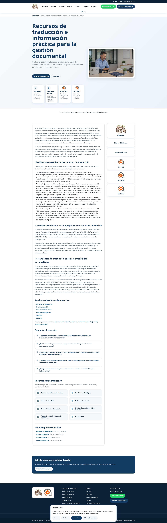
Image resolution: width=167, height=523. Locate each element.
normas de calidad (42, 441)
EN (82, 12)
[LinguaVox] (35, 6)
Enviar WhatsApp (108, 6)
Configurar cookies (129, 520)
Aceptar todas (76, 518)
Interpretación (66, 500)
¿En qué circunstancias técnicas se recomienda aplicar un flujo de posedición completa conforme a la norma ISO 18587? (69, 353)
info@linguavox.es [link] (129, 1)
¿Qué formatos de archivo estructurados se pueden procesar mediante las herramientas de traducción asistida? (65, 337)
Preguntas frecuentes (93, 503)
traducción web (41, 437)
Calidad (77, 6)
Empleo (93, 6)
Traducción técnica (68, 494)
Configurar (66, 518)
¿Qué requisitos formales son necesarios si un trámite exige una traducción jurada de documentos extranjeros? (69, 362)
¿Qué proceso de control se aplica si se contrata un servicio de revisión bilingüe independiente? (66, 370)
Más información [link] (90, 518)
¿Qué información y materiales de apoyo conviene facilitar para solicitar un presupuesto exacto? (65, 345)
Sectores (53, 6)
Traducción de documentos (71, 503)
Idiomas (62, 6)
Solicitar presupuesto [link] (125, 6)
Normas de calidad (92, 497)
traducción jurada (42, 434)
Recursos (89, 494)
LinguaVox (35, 15)
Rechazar (56, 518)
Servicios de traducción (69, 488)
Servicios (45, 6)
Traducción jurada (68, 491)
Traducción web (67, 497)
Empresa (86, 6)
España (69, 6)
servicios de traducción (44, 431)
